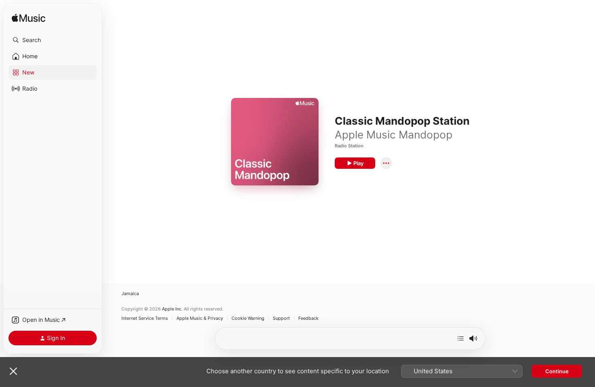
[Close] (13, 371)
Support (281, 318)
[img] (28, 18)
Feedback (308, 318)
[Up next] (460, 338)
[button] (52, 40)
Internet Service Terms (144, 318)
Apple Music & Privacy (199, 318)
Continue (557, 371)
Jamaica (130, 293)
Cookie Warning (248, 318)
